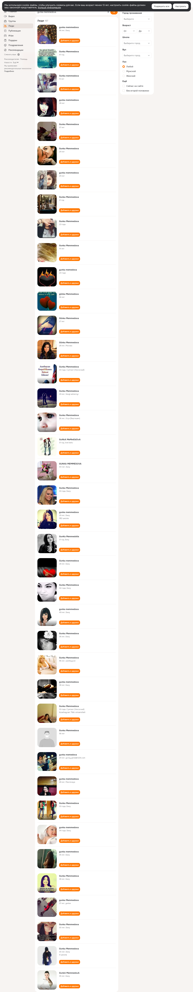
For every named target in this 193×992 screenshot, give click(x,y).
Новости (8, 62)
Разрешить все (161, 6)
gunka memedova (68, 269)
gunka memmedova (69, 27)
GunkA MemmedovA (69, 973)
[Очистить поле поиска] (108, 12)
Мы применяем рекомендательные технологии (17, 68)
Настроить (180, 6)
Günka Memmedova (69, 318)
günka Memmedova (69, 294)
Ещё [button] (15, 62)
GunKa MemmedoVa (69, 536)
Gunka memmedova (69, 75)
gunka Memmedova (69, 900)
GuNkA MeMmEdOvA (70, 439)
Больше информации (49, 7)
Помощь (23, 59)
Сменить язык (10, 54)
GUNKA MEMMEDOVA (70, 463)
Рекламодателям (11, 59)
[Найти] (114, 12)
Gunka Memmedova (69, 51)
